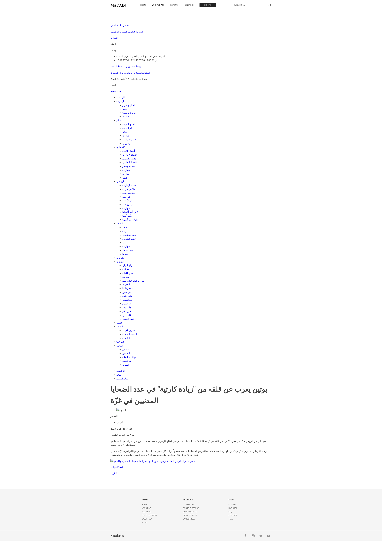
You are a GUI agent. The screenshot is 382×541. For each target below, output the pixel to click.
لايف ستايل (127, 250)
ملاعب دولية (128, 193)
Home (143, 5)
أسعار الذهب (128, 151)
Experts (174, 5)
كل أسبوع (127, 303)
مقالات (125, 269)
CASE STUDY (147, 519)
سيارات (126, 170)
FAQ (230, 511)
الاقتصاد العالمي (130, 162)
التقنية (119, 322)
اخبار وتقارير (128, 105)
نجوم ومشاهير (129, 235)
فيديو (124, 177)
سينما (125, 254)
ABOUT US (146, 511)
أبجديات (126, 284)
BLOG (144, 522)
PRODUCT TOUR (190, 515)
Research (189, 5)
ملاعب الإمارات (130, 185)
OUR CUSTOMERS (149, 515)
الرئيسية (120, 97)
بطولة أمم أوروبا (130, 219)
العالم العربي (128, 128)
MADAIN (118, 5)
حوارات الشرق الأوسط (133, 280)
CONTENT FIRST (190, 504)
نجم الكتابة (127, 273)
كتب (124, 242)
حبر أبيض (126, 292)
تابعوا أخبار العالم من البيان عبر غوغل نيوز (174, 461)
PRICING (232, 504)
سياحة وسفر (128, 166)
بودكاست (126, 360)
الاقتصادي (121, 147)
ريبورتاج (126, 143)
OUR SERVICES (189, 519)
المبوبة (125, 364)
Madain (117, 535)
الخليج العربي (128, 124)
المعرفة (126, 276)
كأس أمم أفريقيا (130, 212)
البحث (113, 85)
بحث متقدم (115, 91)
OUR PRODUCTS (190, 511)
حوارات (126, 116)
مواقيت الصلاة (129, 357)
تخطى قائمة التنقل (119, 25)
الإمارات (120, 101)
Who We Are (158, 5)
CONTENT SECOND (191, 508)
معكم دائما (127, 288)
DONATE (207, 5)
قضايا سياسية (129, 139)
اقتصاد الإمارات (129, 154)
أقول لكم (126, 311)
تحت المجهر (128, 319)
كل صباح (126, 315)
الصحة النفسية (129, 334)
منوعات (120, 257)
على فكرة (127, 296)
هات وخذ (126, 307)
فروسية (126, 196)
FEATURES (232, 508)
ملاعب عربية (128, 189)
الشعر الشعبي (129, 238)
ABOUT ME (146, 508)
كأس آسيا (127, 215)
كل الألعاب (127, 200)
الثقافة (119, 223)
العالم (119, 120)
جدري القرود (128, 330)
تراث (124, 231)
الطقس (126, 353)
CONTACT (232, 515)
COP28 (120, 341)
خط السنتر (127, 299)
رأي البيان (127, 265)
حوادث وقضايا (129, 112)
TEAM (230, 519)
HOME (144, 504)
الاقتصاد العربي (129, 158)
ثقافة (124, 227)
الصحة (119, 326)
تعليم (124, 109)
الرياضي (120, 181)
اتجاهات (120, 261)
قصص (125, 349)
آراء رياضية (127, 204)
